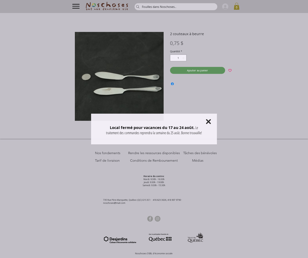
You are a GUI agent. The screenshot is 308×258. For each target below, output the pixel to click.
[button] (208, 121)
